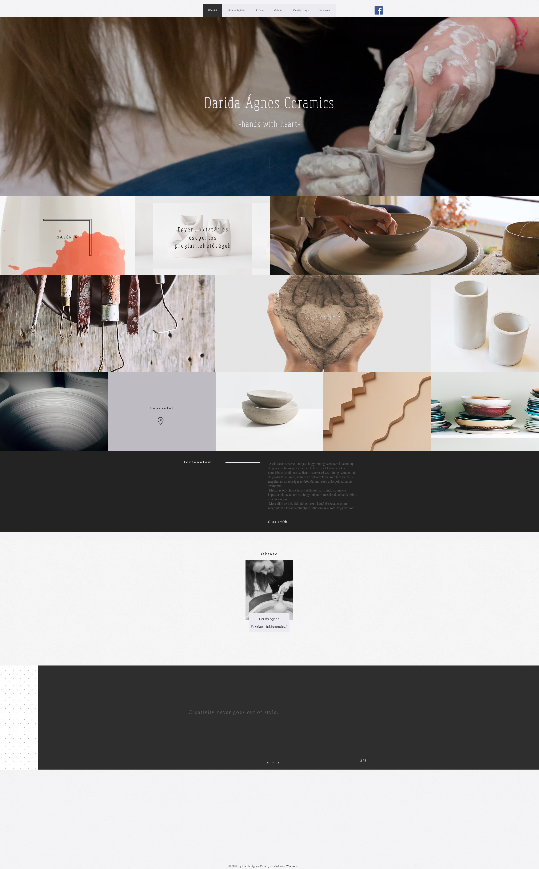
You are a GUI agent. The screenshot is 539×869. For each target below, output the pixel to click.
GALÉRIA (67, 237)
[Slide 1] (267, 762)
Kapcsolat (161, 408)
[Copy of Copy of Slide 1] (278, 762)
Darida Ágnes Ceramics (269, 102)
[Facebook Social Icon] (379, 10)
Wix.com (291, 866)
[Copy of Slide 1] (273, 762)
